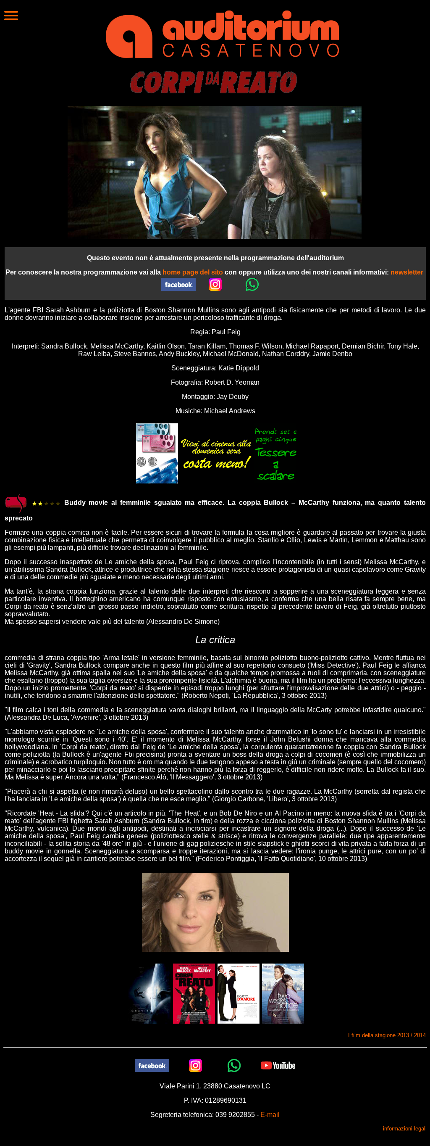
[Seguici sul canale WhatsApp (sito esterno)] (252, 284)
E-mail (270, 1114)
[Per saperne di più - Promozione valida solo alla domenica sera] (216, 453)
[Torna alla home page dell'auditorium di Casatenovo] (222, 33)
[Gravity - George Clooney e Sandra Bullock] (149, 993)
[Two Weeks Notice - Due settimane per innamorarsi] (283, 993)
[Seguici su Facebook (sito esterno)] (152, 1065)
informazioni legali (405, 1128)
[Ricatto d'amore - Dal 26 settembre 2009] (238, 993)
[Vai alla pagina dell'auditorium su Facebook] (178, 284)
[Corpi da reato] (194, 993)
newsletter (407, 272)
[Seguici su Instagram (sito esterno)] (215, 284)
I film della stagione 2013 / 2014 (387, 1035)
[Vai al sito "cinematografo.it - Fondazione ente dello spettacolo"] (16, 503)
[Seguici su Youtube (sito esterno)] (278, 1065)
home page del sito (193, 272)
